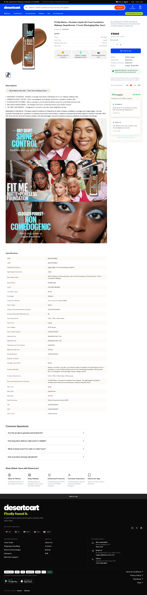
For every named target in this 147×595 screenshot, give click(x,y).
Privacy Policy (136, 575)
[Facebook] (141, 528)
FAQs (140, 583)
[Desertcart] (12, 7)
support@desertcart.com (105, 555)
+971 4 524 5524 (101, 563)
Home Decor (18, 13)
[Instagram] (132, 528)
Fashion (41, 13)
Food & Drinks (30, 13)
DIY (49, 13)
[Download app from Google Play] (11, 581)
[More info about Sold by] (136, 57)
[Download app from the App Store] (26, 581)
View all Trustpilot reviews (126, 137)
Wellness (7, 13)
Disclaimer (138, 579)
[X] (137, 528)
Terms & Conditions (134, 572)
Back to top (73, 496)
